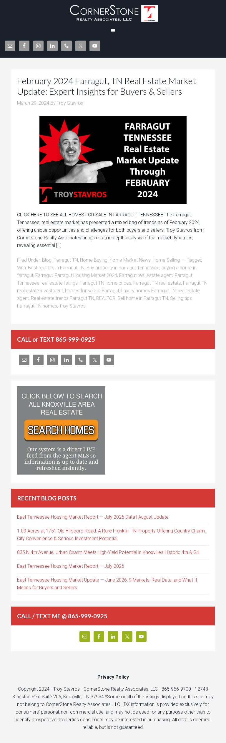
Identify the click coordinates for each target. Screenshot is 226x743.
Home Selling (166, 260)
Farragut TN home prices (105, 283)
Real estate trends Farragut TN (62, 298)
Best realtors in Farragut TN (56, 268)
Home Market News (130, 260)
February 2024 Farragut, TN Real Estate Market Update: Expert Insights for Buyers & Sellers (106, 85)
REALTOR (105, 298)
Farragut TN (66, 260)
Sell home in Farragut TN (142, 298)
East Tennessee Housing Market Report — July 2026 (70, 566)
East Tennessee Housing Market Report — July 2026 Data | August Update (93, 517)
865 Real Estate (113, 12)
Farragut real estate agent (146, 275)
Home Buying (93, 260)
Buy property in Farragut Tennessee (123, 268)
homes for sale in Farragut (92, 290)
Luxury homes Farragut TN (148, 290)
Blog (46, 260)
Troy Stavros (72, 306)
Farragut (44, 275)
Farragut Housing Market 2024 (86, 275)
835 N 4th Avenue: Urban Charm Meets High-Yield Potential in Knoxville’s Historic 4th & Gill (108, 552)
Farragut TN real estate (157, 283)
